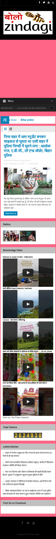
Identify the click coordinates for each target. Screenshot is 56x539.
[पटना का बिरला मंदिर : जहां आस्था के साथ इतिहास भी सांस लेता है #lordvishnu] (28, 402)
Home (14, 120)
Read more (9, 213)
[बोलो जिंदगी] (28, 22)
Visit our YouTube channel (15, 417)
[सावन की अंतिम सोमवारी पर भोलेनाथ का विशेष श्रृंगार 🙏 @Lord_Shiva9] (28, 367)
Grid (5, 129)
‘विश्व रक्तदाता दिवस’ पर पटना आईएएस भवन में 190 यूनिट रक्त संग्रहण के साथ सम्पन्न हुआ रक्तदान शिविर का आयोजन (27, 492)
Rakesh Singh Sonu (21, 160)
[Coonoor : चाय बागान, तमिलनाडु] (28, 335)
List (10, 129)
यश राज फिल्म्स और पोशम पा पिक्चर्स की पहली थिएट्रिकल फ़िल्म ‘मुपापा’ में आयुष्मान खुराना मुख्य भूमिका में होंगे (27, 473)
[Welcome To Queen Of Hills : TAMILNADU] (28, 273)
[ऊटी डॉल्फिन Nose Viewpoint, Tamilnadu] (28, 304)
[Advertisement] (28, 68)
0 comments (33, 164)
